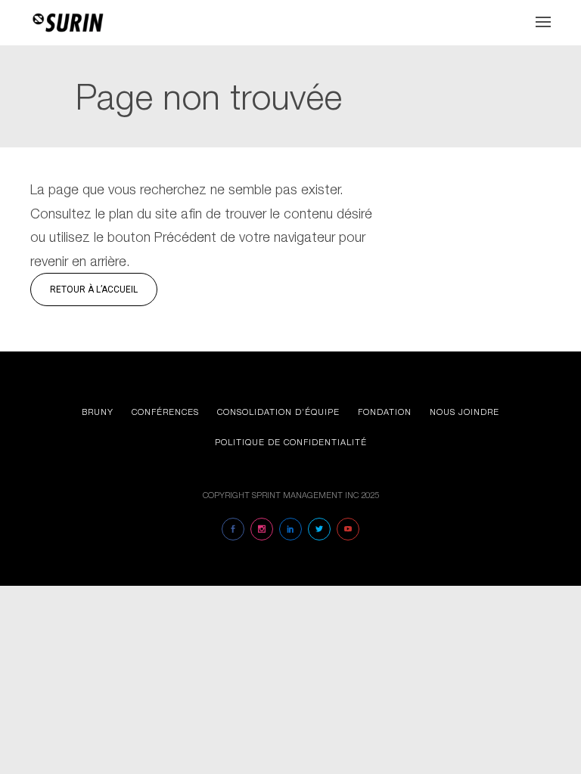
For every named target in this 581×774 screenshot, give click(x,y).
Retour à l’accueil (94, 289)
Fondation (385, 411)
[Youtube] (348, 529)
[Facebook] (233, 529)
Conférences (165, 411)
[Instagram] (261, 529)
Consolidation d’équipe (278, 411)
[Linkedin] (290, 529)
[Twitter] (319, 529)
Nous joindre (464, 411)
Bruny (97, 411)
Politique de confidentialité (291, 442)
